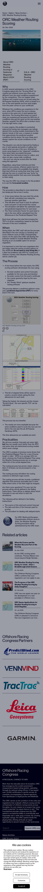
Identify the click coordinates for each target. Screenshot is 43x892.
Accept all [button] (21, 886)
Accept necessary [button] (21, 875)
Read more (8, 869)
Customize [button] (21, 880)
